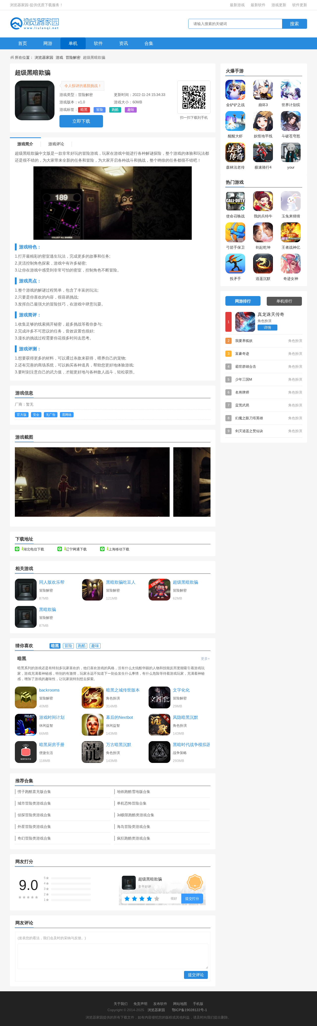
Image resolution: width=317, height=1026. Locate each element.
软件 (98, 43)
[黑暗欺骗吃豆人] (93, 590)
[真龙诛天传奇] (245, 322)
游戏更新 (278, 5)
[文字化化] (159, 697)
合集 (148, 43)
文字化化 (181, 690)
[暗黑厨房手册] (26, 752)
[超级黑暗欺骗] (159, 590)
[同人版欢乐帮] (26, 590)
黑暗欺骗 (47, 609)
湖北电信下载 (33, 549)
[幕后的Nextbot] (93, 725)
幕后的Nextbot (119, 717)
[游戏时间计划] (26, 725)
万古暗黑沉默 (118, 744)
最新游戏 (237, 5)
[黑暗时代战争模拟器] (159, 752)
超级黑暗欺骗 (185, 582)
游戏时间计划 (51, 717)
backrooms (49, 690)
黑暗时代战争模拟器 (192, 744)
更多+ (205, 659)
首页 (22, 43)
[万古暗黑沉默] (93, 752)
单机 (73, 43)
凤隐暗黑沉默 (185, 717)
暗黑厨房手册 (51, 744)
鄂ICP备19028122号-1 (189, 1010)
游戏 (59, 57)
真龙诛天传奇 (271, 314)
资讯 (123, 43)
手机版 (198, 1004)
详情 (267, 327)
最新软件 (258, 5)
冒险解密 (73, 57)
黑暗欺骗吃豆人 (120, 582)
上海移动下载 (118, 549)
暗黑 (21, 658)
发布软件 (160, 1004)
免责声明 (140, 1004)
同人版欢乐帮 (51, 582)
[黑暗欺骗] (26, 617)
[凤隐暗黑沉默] (159, 725)
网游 (47, 43)
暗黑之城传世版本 (123, 690)
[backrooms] (26, 697)
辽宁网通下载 (76, 549)
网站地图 (180, 1004)
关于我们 (121, 1004)
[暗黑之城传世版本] (93, 697)
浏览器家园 (44, 57)
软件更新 (299, 5)
